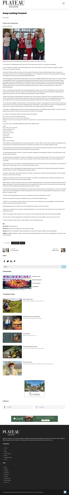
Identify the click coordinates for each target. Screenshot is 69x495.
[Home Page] (13, 2)
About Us (6, 476)
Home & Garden (7, 453)
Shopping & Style (8, 457)
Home (5, 467)
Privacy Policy (7, 478)
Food (5, 449)
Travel (5, 459)
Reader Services (7, 480)
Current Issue (7, 271)
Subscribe (6, 470)
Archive (5, 469)
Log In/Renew (35, 286)
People (22, 242)
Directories (6, 472)
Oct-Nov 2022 (15, 242)
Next (67, 388)
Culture (5, 448)
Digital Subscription (37, 279)
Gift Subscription (36, 283)
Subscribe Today (36, 276)
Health (5, 451)
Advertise (6, 474)
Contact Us (6, 482)
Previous (1, 388)
